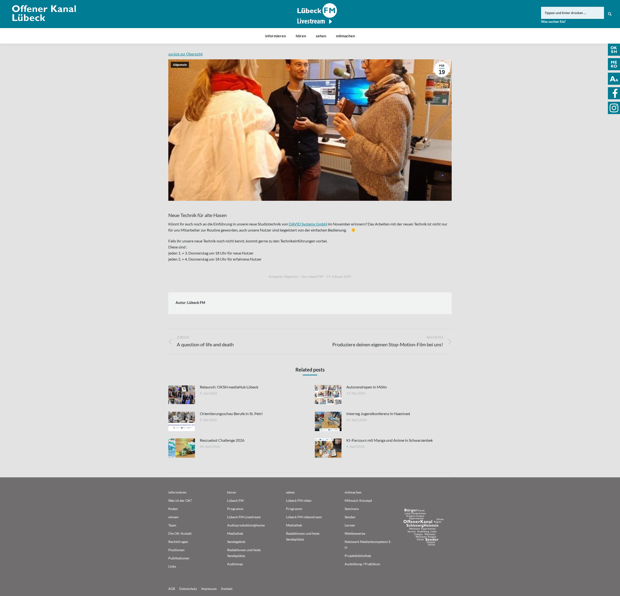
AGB (171, 589)
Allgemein (180, 65)
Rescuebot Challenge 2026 (222, 440)
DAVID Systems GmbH (308, 224)
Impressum (209, 589)
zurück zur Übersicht (185, 54)
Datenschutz (188, 589)
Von (312, 277)
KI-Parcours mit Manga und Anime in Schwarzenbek (389, 440)
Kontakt (226, 589)
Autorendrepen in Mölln (366, 387)
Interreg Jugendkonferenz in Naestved (378, 413)
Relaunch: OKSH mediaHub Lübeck (229, 387)
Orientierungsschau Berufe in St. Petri (231, 413)
